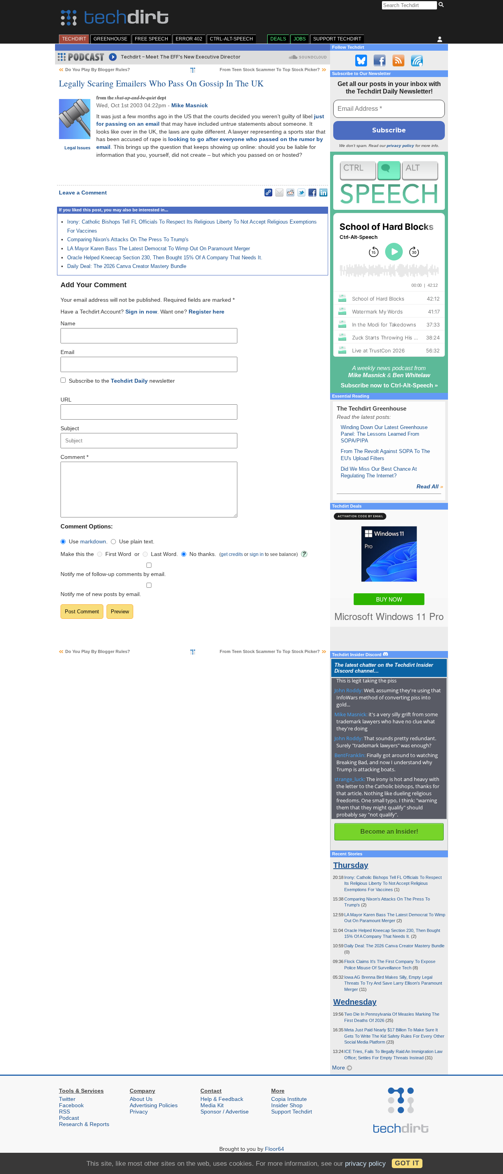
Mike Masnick (189, 105)
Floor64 (274, 1149)
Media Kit (212, 1105)
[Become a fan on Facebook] (380, 60)
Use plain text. (136, 541)
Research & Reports (84, 1124)
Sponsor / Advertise (224, 1111)
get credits (232, 554)
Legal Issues (77, 147)
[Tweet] (301, 192)
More (339, 1067)
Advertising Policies (154, 1105)
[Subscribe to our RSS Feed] (398, 60)
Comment (74, 457)
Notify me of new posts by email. (101, 594)
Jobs (300, 39)
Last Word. (164, 554)
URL (66, 399)
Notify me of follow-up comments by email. (113, 574)
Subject (70, 428)
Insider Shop (287, 1105)
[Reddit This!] (290, 192)
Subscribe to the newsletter (122, 381)
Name (68, 323)
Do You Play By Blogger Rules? (97, 69)
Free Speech (151, 39)
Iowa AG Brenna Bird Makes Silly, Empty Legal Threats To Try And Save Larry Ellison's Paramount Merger (393, 983)
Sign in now (141, 311)
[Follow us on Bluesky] (361, 60)
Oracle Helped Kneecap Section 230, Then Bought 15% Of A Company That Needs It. (165, 257)
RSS (64, 1111)
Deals (278, 39)
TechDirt (74, 39)
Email (67, 352)
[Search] (442, 5)
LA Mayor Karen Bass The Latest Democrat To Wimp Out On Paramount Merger (158, 248)
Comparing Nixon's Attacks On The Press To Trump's (128, 239)
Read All (430, 486)
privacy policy (400, 145)
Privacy (139, 1111)
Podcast (69, 1118)
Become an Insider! (389, 831)
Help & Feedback (221, 1099)
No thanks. (202, 554)
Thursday (350, 865)
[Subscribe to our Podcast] (417, 60)
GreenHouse (110, 39)
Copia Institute (289, 1099)
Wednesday (354, 1002)
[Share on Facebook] (312, 192)
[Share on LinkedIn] (323, 192)
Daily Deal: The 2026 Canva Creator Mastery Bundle (126, 266)
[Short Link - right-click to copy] (268, 192)
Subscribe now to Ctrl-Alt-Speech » (389, 385)
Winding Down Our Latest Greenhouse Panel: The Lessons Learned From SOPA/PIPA (384, 434)
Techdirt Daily (129, 381)
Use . (88, 541)
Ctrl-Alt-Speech (231, 39)
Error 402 (189, 39)
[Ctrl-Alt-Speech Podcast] (389, 182)
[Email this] (279, 192)
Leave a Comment (83, 192)
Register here (206, 311)
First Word (118, 554)
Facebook (71, 1105)
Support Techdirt (337, 39)
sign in (257, 554)
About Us (141, 1099)
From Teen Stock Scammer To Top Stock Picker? (270, 69)
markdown (93, 541)
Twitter (67, 1099)
